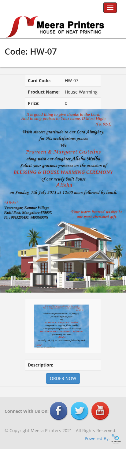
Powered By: (98, 438)
